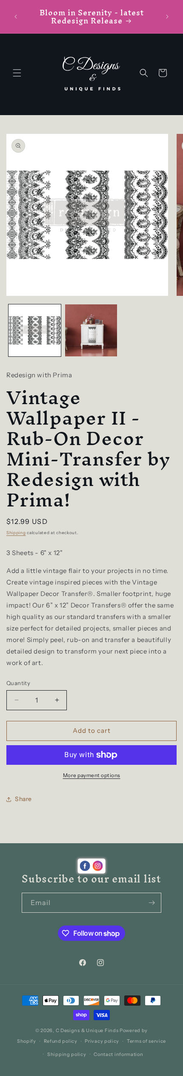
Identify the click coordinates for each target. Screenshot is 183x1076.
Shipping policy (66, 1054)
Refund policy (60, 1041)
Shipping (16, 532)
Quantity (18, 683)
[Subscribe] (151, 903)
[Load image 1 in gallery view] (35, 330)
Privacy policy (102, 1041)
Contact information (118, 1054)
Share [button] (23, 799)
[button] (17, 73)
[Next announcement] (167, 16)
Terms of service (146, 1041)
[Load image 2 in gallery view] (91, 330)
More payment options (91, 775)
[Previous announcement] (15, 16)
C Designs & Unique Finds (87, 1030)
